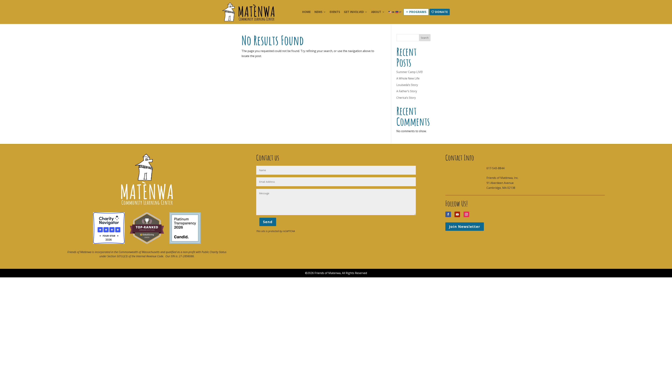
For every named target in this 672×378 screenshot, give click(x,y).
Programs (417, 12)
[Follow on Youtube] (457, 214)
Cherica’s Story (406, 98)
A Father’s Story (406, 91)
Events (335, 12)
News (318, 12)
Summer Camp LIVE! (409, 72)
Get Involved (354, 12)
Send (267, 221)
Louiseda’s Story (407, 85)
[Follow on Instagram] (466, 214)
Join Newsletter (464, 226)
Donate (441, 12)
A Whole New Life (407, 78)
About (376, 12)
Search (425, 37)
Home (306, 12)
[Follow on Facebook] (448, 214)
